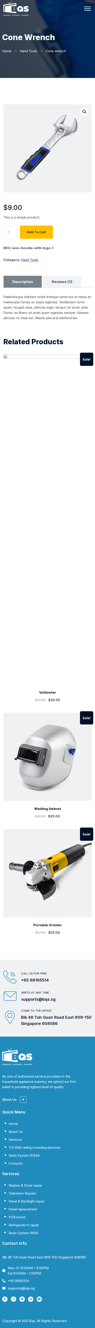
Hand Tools (28, 51)
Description (22, 282)
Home (6, 51)
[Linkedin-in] (30, 1299)
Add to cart (36, 232)
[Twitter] (22, 1299)
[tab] (22, 282)
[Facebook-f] (5, 1299)
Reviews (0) (62, 282)
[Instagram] (13, 1299)
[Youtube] (39, 1299)
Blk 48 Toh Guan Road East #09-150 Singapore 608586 (44, 1257)
